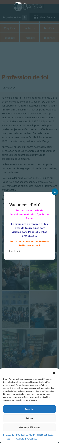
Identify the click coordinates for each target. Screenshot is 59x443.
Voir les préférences (29, 427)
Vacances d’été (24, 204)
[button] (54, 372)
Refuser (30, 418)
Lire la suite (15, 251)
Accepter (29, 409)
